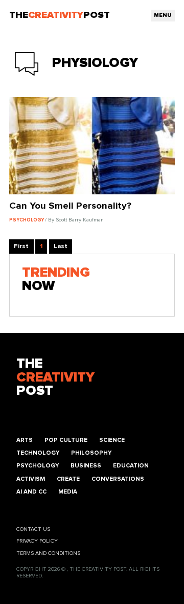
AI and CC (31, 492)
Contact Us (33, 529)
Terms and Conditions (48, 553)
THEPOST (55, 377)
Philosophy (91, 453)
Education (131, 465)
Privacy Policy (37, 541)
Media (67, 492)
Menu (163, 15)
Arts (24, 440)
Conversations (117, 479)
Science (112, 440)
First (21, 246)
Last (60, 246)
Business (86, 465)
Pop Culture (65, 440)
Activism (30, 479)
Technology (37, 453)
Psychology (37, 465)
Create (68, 479)
